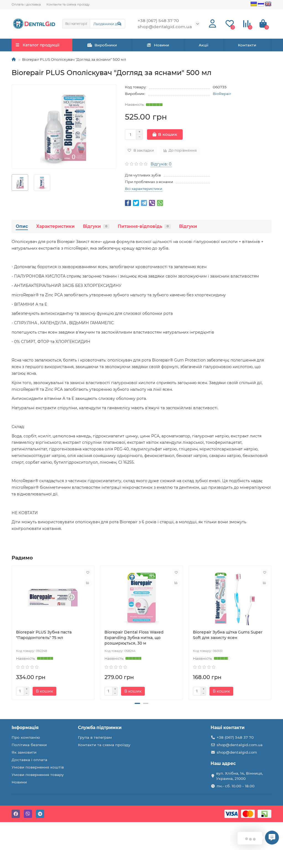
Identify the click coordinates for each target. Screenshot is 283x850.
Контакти (247, 45)
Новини (161, 45)
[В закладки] (87, 572)
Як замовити (24, 752)
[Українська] (253, 4)
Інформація (25, 727)
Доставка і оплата (29, 759)
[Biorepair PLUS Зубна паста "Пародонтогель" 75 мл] (53, 597)
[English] (268, 4)
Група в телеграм (95, 737)
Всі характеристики (143, 188)
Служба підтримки (100, 727)
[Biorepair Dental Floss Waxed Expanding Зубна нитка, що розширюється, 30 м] (141, 597)
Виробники (106, 45)
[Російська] (261, 4)
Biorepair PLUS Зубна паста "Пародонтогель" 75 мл (44, 635)
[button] (137, 703)
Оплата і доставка (26, 4)
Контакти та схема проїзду (68, 4)
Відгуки (95, 226)
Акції (203, 45)
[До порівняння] (87, 583)
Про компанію (26, 737)
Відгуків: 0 (161, 164)
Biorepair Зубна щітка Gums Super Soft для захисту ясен (228, 635)
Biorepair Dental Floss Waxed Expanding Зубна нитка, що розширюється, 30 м (134, 638)
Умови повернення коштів (38, 767)
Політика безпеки (29, 745)
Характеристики (55, 226)
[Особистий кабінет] (212, 24)
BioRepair (222, 93)
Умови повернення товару (38, 774)
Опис (22, 226)
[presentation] (12, 632)
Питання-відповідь (143, 226)
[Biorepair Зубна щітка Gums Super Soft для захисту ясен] (230, 597)
